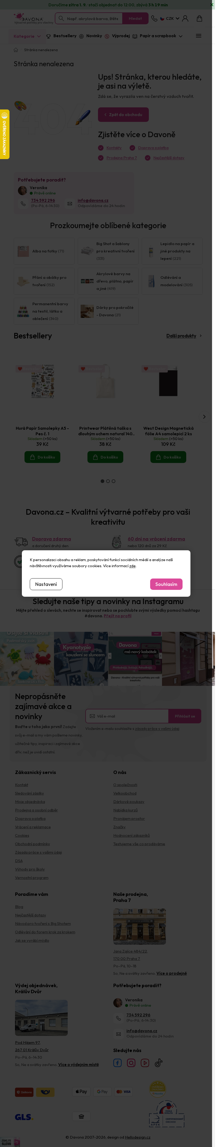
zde (132, 565)
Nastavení (46, 584)
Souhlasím (166, 584)
